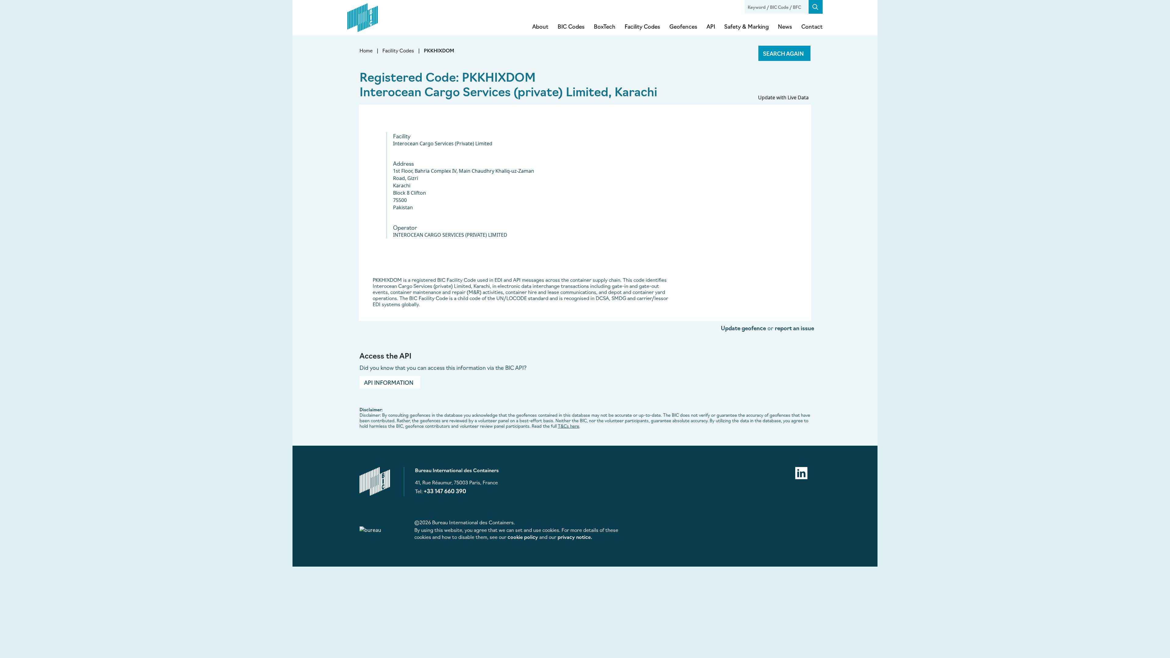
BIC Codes (571, 26)
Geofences (683, 26)
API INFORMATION (388, 382)
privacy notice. (575, 536)
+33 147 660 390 (445, 491)
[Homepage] (362, 16)
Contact (812, 26)
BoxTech (604, 26)
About (540, 26)
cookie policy (523, 536)
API (711, 26)
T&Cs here (568, 426)
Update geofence (743, 328)
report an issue (794, 328)
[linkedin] (801, 472)
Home (366, 50)
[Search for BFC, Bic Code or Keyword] (816, 7)
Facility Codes (642, 26)
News (785, 26)
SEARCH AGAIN (783, 53)
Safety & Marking (746, 26)
